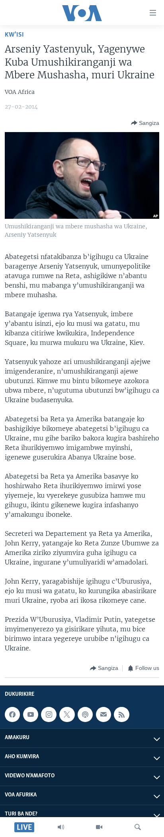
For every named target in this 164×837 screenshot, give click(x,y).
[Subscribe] (103, 714)
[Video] (99, 827)
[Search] (138, 827)
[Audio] (61, 827)
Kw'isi (14, 34)
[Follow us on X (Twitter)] (66, 714)
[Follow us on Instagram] (48, 714)
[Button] (145, 123)
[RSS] (121, 714)
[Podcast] (85, 714)
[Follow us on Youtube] (30, 714)
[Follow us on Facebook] (12, 714)
